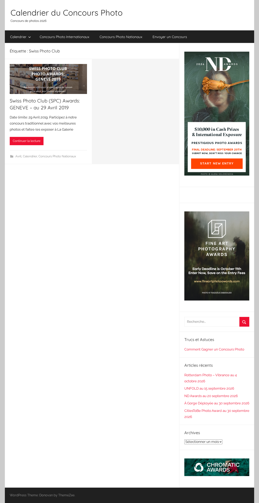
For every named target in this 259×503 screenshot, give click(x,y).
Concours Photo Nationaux (121, 37)
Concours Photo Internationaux (64, 37)
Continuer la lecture (26, 141)
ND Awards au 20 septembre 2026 (211, 396)
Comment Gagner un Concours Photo (214, 349)
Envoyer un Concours (170, 37)
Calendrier (18, 37)
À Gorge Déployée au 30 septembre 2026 (216, 403)
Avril (18, 156)
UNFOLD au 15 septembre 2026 (209, 388)
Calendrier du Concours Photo (67, 12)
